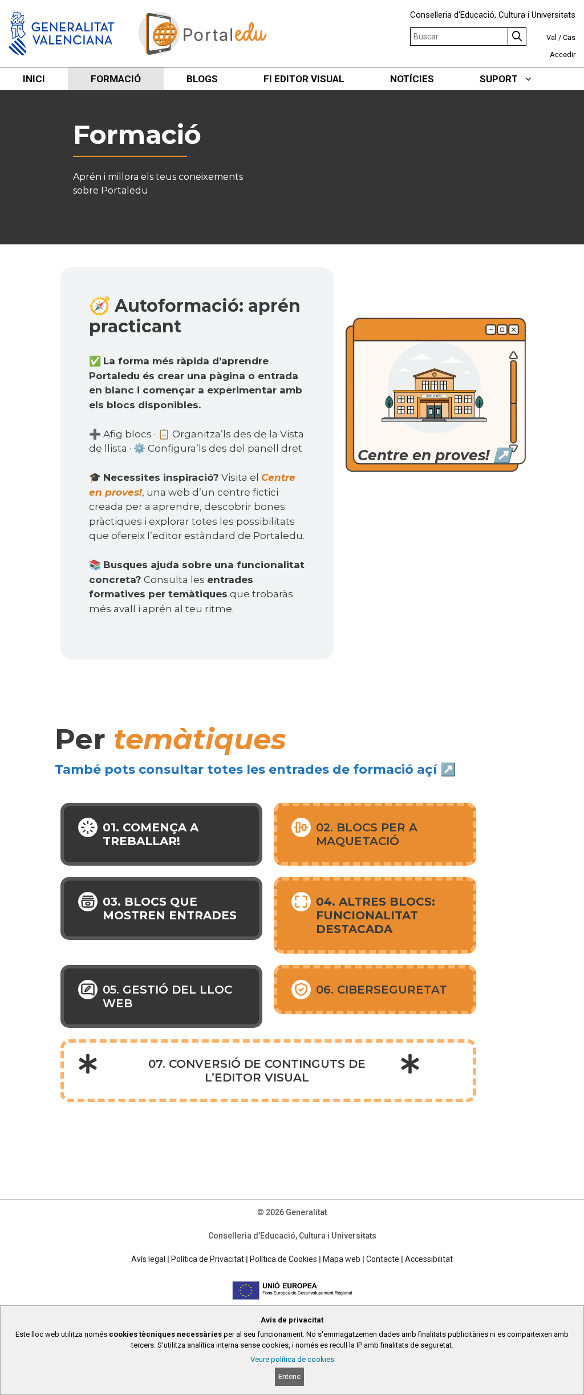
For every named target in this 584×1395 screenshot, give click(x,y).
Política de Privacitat (207, 1259)
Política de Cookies (283, 1259)
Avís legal (148, 1259)
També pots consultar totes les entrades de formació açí (246, 769)
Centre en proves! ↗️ (434, 455)
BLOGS (202, 79)
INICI (34, 79)
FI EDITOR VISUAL (303, 79)
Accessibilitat (429, 1259)
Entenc (289, 1376)
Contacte (382, 1259)
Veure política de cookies (292, 1359)
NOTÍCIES (412, 79)
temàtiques (199, 739)
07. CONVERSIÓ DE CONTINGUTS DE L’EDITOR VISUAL (257, 1070)
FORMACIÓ (116, 79)
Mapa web (341, 1259)
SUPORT (499, 79)
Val (551, 37)
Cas (569, 37)
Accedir (562, 54)
